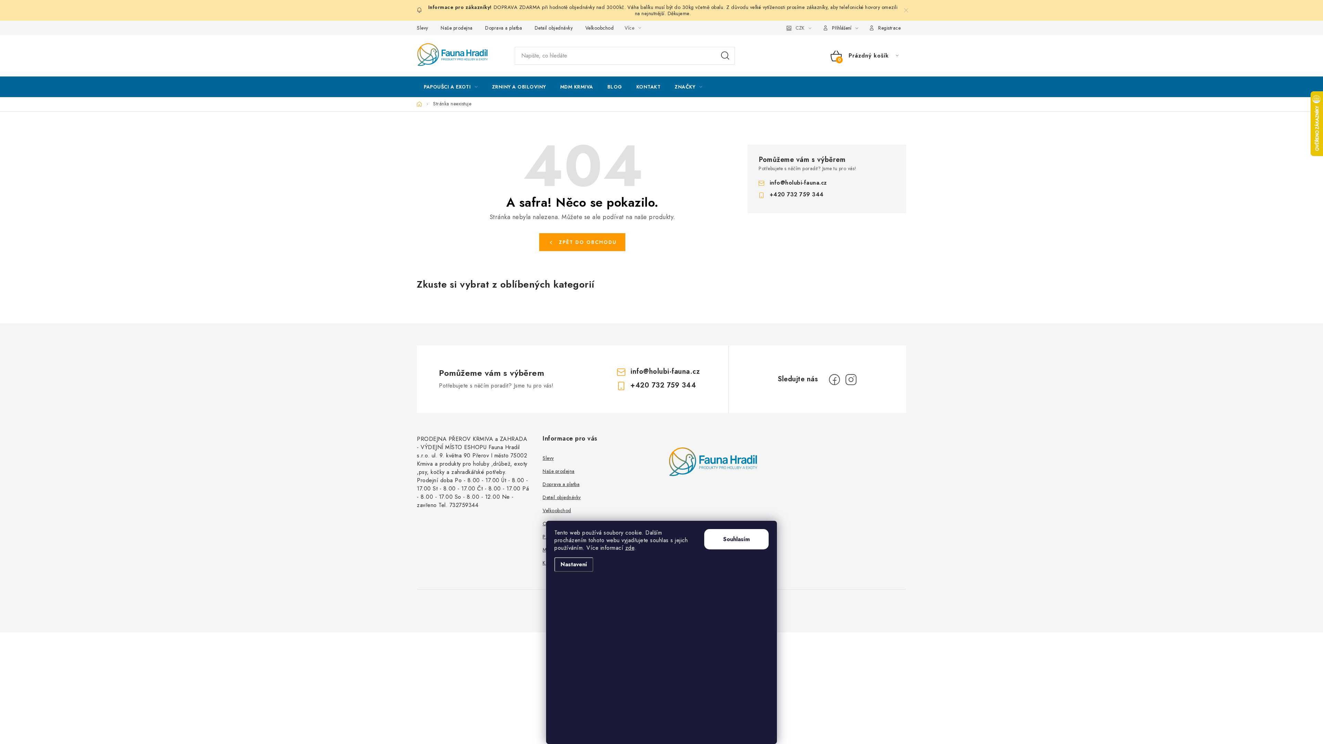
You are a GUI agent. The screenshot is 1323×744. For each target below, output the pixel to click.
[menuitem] (451, 86)
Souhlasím (736, 539)
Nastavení (574, 564)
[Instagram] (851, 379)
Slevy (422, 27)
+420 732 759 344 (797, 194)
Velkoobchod (599, 27)
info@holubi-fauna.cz (798, 183)
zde (630, 548)
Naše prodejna (457, 27)
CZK (800, 27)
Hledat (725, 56)
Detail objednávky (554, 27)
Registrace (889, 27)
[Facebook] (834, 379)
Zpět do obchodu (588, 242)
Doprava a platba (503, 27)
